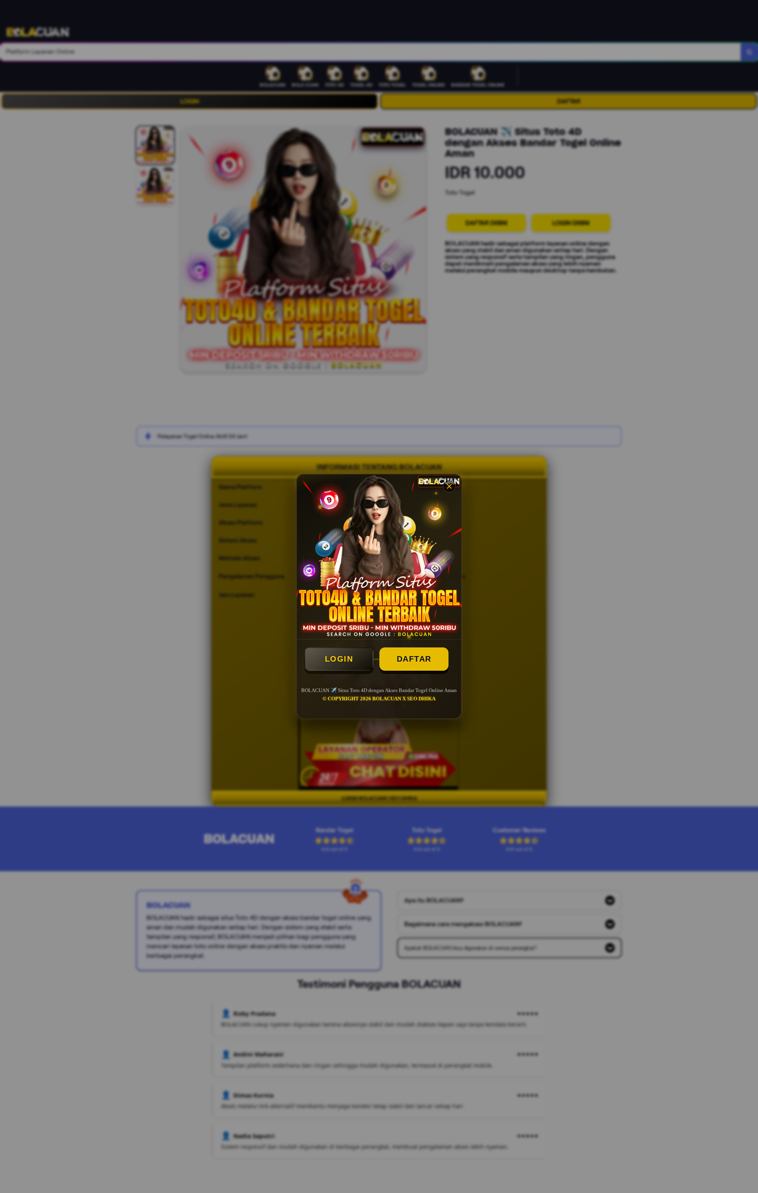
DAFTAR (414, 659)
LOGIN (339, 659)
